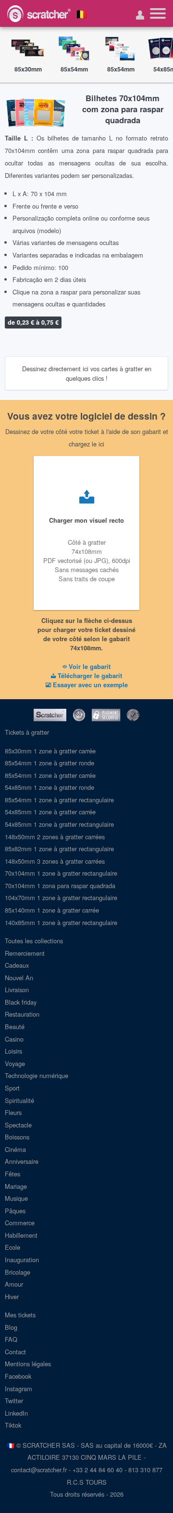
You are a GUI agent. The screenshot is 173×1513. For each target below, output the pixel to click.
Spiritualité (19, 1100)
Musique (16, 1198)
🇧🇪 (81, 13)
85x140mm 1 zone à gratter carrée (52, 910)
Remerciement (25, 953)
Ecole (12, 1247)
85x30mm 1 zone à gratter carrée (50, 750)
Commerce (20, 1222)
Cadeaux (17, 965)
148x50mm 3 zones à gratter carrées (55, 861)
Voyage (15, 1063)
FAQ (11, 1339)
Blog (11, 1327)
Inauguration (22, 1259)
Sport (12, 1087)
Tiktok (13, 1425)
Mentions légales (28, 1363)
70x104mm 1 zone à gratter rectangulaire (61, 873)
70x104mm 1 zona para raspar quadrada (60, 885)
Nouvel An (19, 977)
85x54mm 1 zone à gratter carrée (50, 775)
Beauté (15, 1026)
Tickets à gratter (27, 732)
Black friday (21, 1002)
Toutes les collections (34, 940)
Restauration (22, 1014)
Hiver (12, 1296)
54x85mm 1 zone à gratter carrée (50, 811)
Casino (14, 1039)
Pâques (15, 1210)
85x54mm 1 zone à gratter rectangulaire (59, 799)
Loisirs (13, 1051)
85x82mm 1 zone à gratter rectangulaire (59, 848)
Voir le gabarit (89, 666)
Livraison (17, 989)
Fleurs (13, 1112)
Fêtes (12, 1173)
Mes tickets (20, 1314)
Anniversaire (21, 1161)
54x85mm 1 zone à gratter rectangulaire (59, 824)
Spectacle (18, 1124)
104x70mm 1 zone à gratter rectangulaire (61, 897)
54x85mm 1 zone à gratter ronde (49, 787)
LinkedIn (16, 1413)
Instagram (18, 1388)
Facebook (18, 1376)
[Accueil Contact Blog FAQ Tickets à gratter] (158, 13)
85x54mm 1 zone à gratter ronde (49, 762)
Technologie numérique (36, 1075)
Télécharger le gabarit (89, 675)
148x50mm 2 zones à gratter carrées (55, 836)
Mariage (16, 1186)
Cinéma (15, 1149)
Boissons (17, 1136)
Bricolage (17, 1272)
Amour (14, 1284)
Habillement (21, 1235)
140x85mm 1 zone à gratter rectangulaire (61, 922)
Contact (15, 1351)
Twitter (14, 1400)
